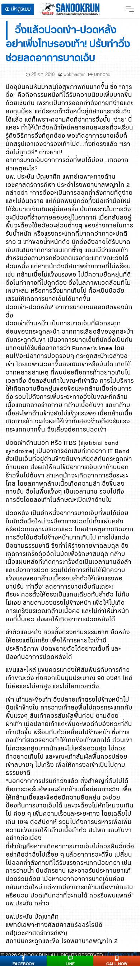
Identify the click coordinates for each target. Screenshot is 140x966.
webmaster (74, 74)
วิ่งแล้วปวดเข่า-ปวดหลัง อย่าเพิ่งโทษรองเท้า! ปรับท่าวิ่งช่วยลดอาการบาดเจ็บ (68, 44)
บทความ (102, 74)
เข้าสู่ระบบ (21, 9)
